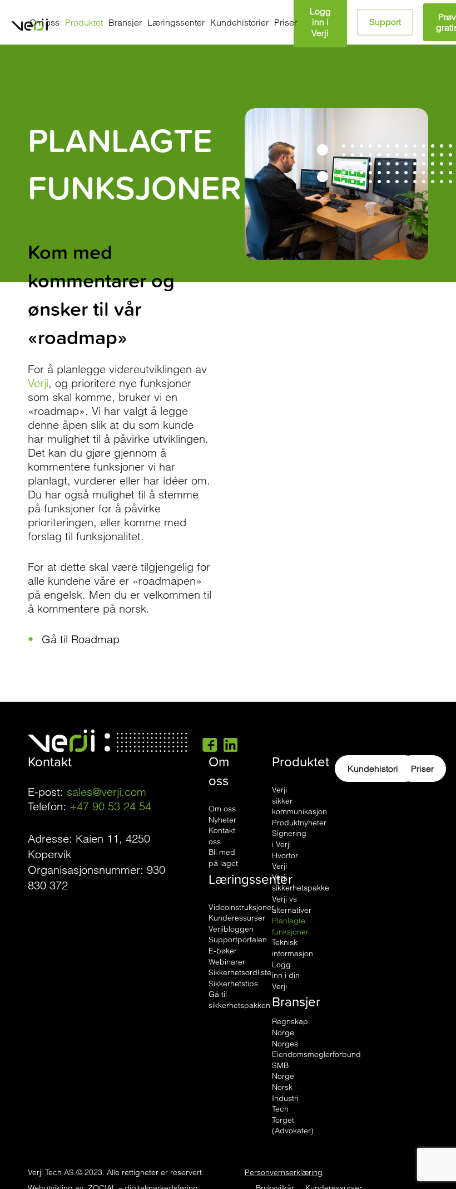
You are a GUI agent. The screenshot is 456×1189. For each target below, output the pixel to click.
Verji (38, 383)
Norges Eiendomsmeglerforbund (316, 1049)
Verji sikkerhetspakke (300, 882)
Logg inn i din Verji (286, 975)
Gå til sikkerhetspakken (239, 999)
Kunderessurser (237, 918)
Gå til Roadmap (81, 639)
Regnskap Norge (290, 1027)
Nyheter (222, 820)
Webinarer (227, 962)
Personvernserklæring (284, 1172)
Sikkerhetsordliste (240, 972)
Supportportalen (238, 939)
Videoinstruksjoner (241, 907)
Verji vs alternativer (291, 904)
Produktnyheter (299, 823)
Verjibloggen (231, 929)
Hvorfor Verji (285, 861)
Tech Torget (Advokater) (293, 1120)
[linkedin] (230, 744)
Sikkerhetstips (233, 983)
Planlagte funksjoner (290, 926)
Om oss (222, 809)
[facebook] (209, 744)
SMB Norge (283, 1071)
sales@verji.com (106, 792)
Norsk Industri (285, 1092)
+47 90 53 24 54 (110, 806)
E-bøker (223, 951)
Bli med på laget (223, 857)
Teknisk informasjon (292, 947)
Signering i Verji (289, 838)
